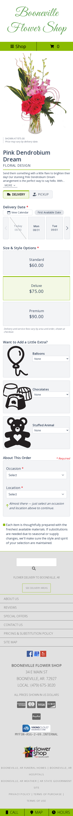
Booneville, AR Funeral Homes (23, 767)
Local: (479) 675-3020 (36, 685)
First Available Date (49, 212)
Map (38, 812)
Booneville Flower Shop (36, 21)
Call (13, 812)
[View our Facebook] (30, 655)
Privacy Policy (19, 794)
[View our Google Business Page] (36, 655)
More (8, 185)
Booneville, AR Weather (19, 781)
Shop (21, 46)
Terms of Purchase (48, 794)
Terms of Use (36, 800)
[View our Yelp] (43, 655)
